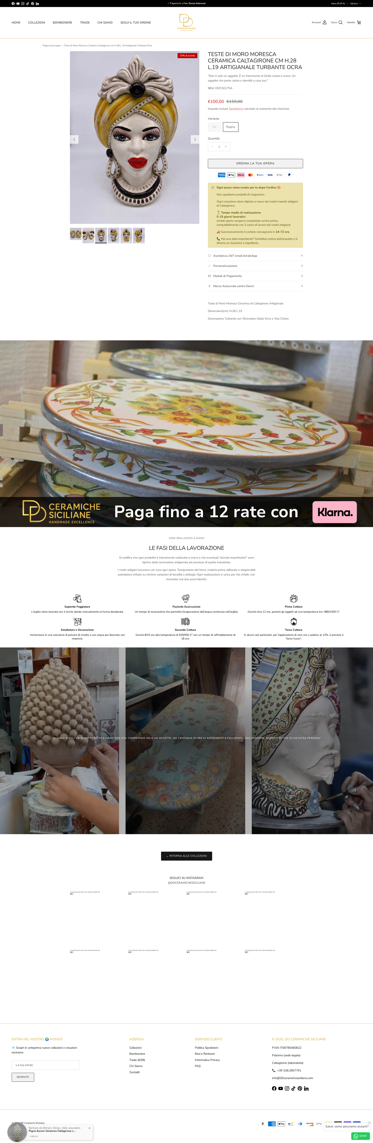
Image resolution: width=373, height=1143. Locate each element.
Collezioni (135, 1048)
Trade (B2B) (137, 1060)
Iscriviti (23, 1077)
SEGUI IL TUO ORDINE (135, 23)
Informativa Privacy (207, 1060)
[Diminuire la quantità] (211, 146)
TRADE (85, 23)
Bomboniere (137, 1054)
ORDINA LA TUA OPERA (255, 163)
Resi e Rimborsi (205, 1054)
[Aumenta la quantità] (226, 146)
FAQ (198, 1066)
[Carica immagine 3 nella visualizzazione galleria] (134, 137)
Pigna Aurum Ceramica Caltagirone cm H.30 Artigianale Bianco (53, 1128)
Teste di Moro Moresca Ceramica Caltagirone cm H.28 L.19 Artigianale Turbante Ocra (108, 45)
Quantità (214, 138)
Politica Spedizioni (206, 1048)
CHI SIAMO (105, 23)
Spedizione (236, 109)
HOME (16, 23)
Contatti (134, 1072)
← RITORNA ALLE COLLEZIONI (186, 856)
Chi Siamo (135, 1066)
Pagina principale (52, 45)
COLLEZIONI (36, 23)
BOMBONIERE (62, 23)
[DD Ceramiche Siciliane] (186, 22)
